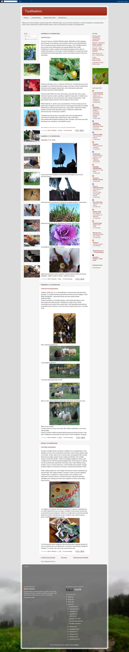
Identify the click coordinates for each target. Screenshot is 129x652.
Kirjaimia (95, 144)
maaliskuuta (73, 639)
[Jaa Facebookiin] (81, 131)
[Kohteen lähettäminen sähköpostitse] (76, 131)
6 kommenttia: (68, 130)
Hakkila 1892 (97, 212)
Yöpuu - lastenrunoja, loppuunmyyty (96, 59)
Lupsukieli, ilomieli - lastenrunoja (98, 63)
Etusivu (26, 17)
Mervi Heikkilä (30, 589)
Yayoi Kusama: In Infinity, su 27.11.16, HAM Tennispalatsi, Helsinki (98, 192)
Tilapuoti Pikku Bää (49, 17)
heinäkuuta (73, 629)
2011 (69, 604)
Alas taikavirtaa (98, 202)
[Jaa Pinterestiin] (83, 131)
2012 (69, 602)
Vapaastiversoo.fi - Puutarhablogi (98, 251)
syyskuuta (73, 614)
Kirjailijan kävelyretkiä (97, 124)
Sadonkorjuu (46, 37)
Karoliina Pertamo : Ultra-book (98, 259)
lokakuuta (73, 611)
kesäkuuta (73, 631)
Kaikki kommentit (31, 39)
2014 (69, 597)
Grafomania (96, 154)
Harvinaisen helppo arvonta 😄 (98, 127)
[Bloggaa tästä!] (78, 131)
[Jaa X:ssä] (79, 131)
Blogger (76, 645)
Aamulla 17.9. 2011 (48, 140)
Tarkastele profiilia (29, 597)
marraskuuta (73, 609)
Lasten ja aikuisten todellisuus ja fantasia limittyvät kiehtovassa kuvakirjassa (98, 97)
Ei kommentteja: (68, 279)
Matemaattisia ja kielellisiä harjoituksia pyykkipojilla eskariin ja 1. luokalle (97, 112)
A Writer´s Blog (97, 134)
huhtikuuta (73, 636)
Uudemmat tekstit (48, 558)
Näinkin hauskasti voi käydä (98, 146)
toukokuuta (73, 634)
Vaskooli (95, 242)
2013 (69, 599)
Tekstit (28, 36)
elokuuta (72, 626)
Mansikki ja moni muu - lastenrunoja (98, 54)
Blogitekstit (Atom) (49, 561)
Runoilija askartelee (48, 447)
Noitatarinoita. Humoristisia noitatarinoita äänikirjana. (96, 38)
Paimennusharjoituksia (49, 289)
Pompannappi (97, 223)
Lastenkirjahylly (98, 93)
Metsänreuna (97, 233)
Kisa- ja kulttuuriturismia (98, 186)
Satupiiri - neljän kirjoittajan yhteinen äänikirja (98, 49)
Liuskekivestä (96, 267)
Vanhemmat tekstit (80, 558)
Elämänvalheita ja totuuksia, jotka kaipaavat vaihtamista (98, 158)
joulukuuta (73, 606)
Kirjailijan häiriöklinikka (97, 167)
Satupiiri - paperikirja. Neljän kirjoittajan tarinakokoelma (98, 44)
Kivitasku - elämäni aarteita (98, 178)
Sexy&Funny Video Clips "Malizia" (98, 235)
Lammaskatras (36, 17)
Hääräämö (96, 107)
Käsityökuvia (62, 17)
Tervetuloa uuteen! (98, 244)
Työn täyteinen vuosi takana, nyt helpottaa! (97, 215)
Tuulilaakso (33, 11)
